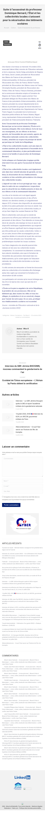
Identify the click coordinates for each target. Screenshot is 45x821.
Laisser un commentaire (22, 317)
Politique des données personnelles (30, 808)
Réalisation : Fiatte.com (11, 808)
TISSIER (6, 680)
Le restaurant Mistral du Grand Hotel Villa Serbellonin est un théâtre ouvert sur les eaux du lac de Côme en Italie (22, 630)
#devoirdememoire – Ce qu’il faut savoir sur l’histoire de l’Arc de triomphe (28, 429)
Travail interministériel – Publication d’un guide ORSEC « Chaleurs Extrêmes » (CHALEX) (21, 624)
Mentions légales (37, 806)
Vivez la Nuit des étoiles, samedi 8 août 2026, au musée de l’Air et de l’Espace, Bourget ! (21, 576)
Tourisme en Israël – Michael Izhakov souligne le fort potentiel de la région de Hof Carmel (22, 549)
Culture (6, 42)
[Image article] (8, 404)
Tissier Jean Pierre (9, 667)
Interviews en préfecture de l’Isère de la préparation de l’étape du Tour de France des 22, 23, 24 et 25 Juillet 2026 (21, 588)
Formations (7, 44)
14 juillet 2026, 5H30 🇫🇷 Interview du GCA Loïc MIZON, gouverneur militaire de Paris (29, 416)
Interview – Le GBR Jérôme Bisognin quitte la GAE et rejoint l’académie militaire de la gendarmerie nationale (29, 403)
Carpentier (7, 721)
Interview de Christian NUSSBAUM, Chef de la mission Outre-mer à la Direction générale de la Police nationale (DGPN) (22, 729)
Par (26, 315)
